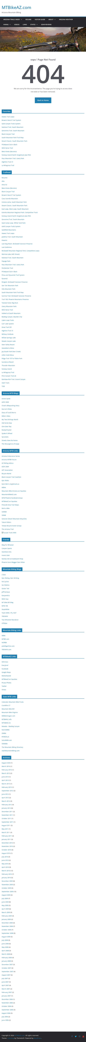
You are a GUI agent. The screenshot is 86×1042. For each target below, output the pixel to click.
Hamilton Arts (6, 552)
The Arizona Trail (8, 529)
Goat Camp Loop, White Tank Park (13, 223)
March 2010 (6, 871)
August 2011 (6, 825)
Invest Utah (6, 555)
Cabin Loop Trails (8, 320)
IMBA (3, 636)
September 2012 (7, 791)
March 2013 (6, 784)
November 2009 (7, 885)
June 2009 (5, 902)
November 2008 (7, 926)
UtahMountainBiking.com (11, 751)
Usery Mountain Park (9, 306)
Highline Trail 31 (7, 162)
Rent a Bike (6, 508)
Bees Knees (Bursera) (9, 151)
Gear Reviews (46, 24)
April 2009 (5, 909)
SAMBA (4, 512)
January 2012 (6, 808)
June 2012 (5, 794)
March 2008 (6, 954)
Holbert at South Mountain (11, 313)
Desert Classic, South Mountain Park (14, 141)
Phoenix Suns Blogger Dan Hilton (13, 562)
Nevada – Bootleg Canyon (11, 726)
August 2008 (6, 937)
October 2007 (6, 968)
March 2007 (6, 989)
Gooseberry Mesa (8, 348)
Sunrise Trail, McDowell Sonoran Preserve (16, 296)
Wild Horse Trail (7, 148)
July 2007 (5, 978)
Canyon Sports (7, 548)
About (50, 19)
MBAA (4, 487)
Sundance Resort (8, 362)
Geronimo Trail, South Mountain (13, 131)
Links (25, 24)
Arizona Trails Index (11, 19)
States (32, 24)
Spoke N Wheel (7, 433)
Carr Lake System (8, 324)
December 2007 (7, 965)
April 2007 (5, 985)
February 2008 (7, 958)
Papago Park (6, 261)
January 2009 (6, 919)
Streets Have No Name (10, 440)
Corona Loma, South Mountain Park (14, 202)
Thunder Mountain (8, 365)
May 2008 (5, 947)
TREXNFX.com (6, 649)
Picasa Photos (6, 683)
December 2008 (7, 923)
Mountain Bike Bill (8, 709)
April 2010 (5, 867)
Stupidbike (5, 609)
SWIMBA (5, 744)
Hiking (5, 24)
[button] (21, 19)
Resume (28, 19)
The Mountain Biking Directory (12, 747)
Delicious (5, 662)
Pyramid (4, 279)
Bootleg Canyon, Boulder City (12, 317)
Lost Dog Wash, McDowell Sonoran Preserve (17, 244)
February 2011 (7, 836)
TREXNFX (5, 616)
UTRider (4, 623)
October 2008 (6, 930)
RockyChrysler (7, 430)
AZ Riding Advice (7, 463)
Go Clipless (5, 585)
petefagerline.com (8, 646)
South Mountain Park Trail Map (13, 138)
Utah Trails (5, 383)
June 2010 (5, 860)
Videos (16, 24)
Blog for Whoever (8, 545)
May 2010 (5, 864)
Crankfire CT (6, 705)
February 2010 (7, 874)
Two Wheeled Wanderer (10, 620)
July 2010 (5, 857)
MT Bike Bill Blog (7, 602)
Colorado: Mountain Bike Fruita (12, 702)
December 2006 (7, 999)
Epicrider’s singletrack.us (10, 484)
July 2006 (5, 1017)
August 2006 (6, 1013)
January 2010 (6, 878)
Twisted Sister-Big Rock (10, 303)
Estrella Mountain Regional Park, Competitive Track (20, 212)
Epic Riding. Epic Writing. (10, 578)
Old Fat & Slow (7, 423)
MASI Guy (5, 599)
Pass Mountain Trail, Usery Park (13, 158)
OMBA (4, 733)
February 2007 (7, 992)
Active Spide (6, 399)
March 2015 (6, 773)
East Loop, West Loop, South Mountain (15, 209)
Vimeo (4, 690)
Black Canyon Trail (8, 134)
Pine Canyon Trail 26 (9, 376)
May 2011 (5, 829)
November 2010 (7, 846)
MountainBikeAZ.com (9, 494)
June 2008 (5, 944)
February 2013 (7, 787)
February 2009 (7, 916)
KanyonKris (6, 595)
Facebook (5, 669)
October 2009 (6, 888)
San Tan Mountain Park (10, 285)
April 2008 (5, 951)
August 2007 (6, 975)
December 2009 (7, 881)
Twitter (4, 686)
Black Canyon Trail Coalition (11, 477)
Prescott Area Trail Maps (10, 505)
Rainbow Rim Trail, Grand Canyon (13, 379)
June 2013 (5, 777)
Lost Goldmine (7, 247)
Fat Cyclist (5, 582)
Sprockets (5, 437)
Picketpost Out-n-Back (9, 144)
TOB (3, 386)
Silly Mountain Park (8, 289)
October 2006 (6, 1006)
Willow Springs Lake (9, 338)
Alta (3, 181)
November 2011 (7, 815)
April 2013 (5, 780)
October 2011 (6, 818)
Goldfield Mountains (9, 230)
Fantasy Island (7, 369)
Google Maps (6, 672)
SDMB (4, 515)
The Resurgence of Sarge (10, 444)
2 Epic (4, 575)
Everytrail (5, 665)
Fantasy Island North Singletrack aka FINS (16, 155)
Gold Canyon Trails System (11, 124)
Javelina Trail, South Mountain (12, 237)
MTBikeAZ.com (16, 7)
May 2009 (5, 905)
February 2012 (7, 805)
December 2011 (7, 812)
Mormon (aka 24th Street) (11, 254)
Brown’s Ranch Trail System (11, 120)
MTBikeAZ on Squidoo (9, 501)
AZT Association (7, 470)
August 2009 (6, 895)
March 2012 (6, 801)
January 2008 (6, 961)
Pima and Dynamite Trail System (13, 275)
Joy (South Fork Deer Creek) (11, 352)
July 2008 (5, 940)
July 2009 (5, 898)
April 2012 (5, 798)
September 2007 (7, 971)
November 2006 (7, 1003)
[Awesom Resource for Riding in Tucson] (9, 533)
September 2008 (7, 933)
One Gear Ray (6, 426)
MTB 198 (5, 606)
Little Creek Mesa (8, 355)
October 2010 (6, 850)
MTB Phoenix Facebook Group (12, 498)
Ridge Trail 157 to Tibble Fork (12, 358)
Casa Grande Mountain (10, 199)
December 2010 (7, 843)
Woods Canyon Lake (9, 341)
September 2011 (7, 822)
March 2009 (6, 912)
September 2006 (7, 1010)
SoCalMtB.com (7, 740)
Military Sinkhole (7, 334)
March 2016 (6, 766)
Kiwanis (4, 240)
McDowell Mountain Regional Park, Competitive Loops (20, 251)
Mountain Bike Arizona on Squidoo (14, 491)
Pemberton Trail (7, 268)
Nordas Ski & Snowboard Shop (12, 559)
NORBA (4, 643)
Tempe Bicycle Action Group (11, 526)
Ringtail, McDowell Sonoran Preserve (14, 282)
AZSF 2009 (5, 402)
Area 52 (4, 185)
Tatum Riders (6, 522)
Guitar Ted (5, 588)
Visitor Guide (40, 19)
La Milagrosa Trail (8, 165)
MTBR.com (5, 639)
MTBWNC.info (6, 719)
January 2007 (6, 996)
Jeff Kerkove (6, 592)
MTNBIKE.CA (6, 723)
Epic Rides (5, 480)
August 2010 (6, 853)
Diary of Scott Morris (9, 413)
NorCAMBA (5, 730)
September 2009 (7, 891)
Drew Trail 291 (7, 327)
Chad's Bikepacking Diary (10, 406)
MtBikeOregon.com (8, 716)
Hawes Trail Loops (8, 117)
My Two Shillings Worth (10, 419)
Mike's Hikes (6, 416)
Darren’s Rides (7, 409)
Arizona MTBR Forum (9, 460)
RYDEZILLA (5, 737)
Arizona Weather (66, 19)
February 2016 (7, 770)
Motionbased (6, 676)
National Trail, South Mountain (12, 127)
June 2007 (5, 982)
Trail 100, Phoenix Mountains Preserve (15, 299)
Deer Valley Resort (8, 345)
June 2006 (5, 1020)
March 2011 (6, 832)
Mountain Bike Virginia (10, 712)
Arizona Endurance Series (11, 456)
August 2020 (6, 763)
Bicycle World (6, 474)
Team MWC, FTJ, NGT (9, 613)
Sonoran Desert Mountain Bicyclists (14, 519)
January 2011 (6, 839)
